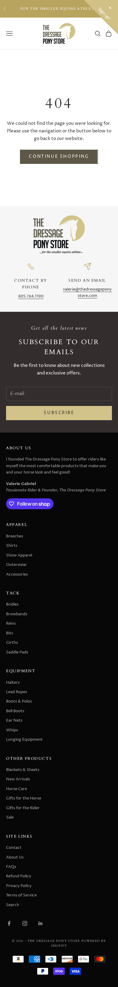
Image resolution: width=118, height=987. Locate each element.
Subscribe (59, 413)
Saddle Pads (17, 652)
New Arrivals (18, 779)
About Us (15, 857)
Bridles (12, 604)
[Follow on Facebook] (9, 923)
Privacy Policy (18, 886)
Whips (12, 730)
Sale (10, 817)
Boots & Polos (19, 701)
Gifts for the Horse (23, 798)
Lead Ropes (16, 692)
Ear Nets (14, 720)
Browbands (16, 614)
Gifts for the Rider (23, 808)
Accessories (17, 574)
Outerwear (16, 564)
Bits (9, 633)
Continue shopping (59, 157)
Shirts (11, 545)
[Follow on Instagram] (25, 923)
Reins (11, 623)
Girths (12, 642)
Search (12, 905)
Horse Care (16, 789)
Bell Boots (15, 711)
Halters (13, 682)
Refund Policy (18, 876)
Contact (13, 847)
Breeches (14, 536)
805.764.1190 (31, 296)
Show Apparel (19, 555)
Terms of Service (21, 895)
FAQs (11, 866)
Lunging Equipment (24, 739)
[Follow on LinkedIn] (41, 923)
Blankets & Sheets (22, 770)
